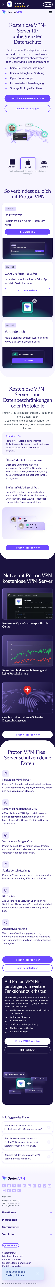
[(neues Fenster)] (4, 1185)
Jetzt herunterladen (27, 290)
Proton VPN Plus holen (27, 1041)
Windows (12, 167)
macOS (28, 167)
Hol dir (49, 5)
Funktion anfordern (12, 1266)
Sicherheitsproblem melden (16, 1262)
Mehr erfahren (27, 1050)
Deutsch (10, 1245)
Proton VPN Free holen (27, 547)
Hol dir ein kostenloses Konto (27, 98)
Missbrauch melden (12, 1256)
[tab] (27, 443)
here (22, 1275)
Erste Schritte (27, 231)
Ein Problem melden (12, 1259)
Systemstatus (9, 1252)
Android (44, 167)
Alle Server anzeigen (27, 108)
